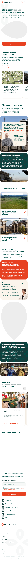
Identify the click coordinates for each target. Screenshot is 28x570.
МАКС (6, 517)
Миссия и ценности (7, 533)
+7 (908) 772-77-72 (12, 474)
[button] (14, 230)
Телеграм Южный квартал (12, 503)
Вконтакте (8, 500)
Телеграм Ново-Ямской (11, 507)
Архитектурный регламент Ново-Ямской (11, 549)
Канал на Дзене (9, 510)
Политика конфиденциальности (9, 547)
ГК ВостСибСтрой (10, 514)
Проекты (4, 536)
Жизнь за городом (6, 542)
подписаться (14, 494)
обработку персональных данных (14, 489)
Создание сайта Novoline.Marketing (9, 553)
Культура (4, 539)
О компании (5, 530)
